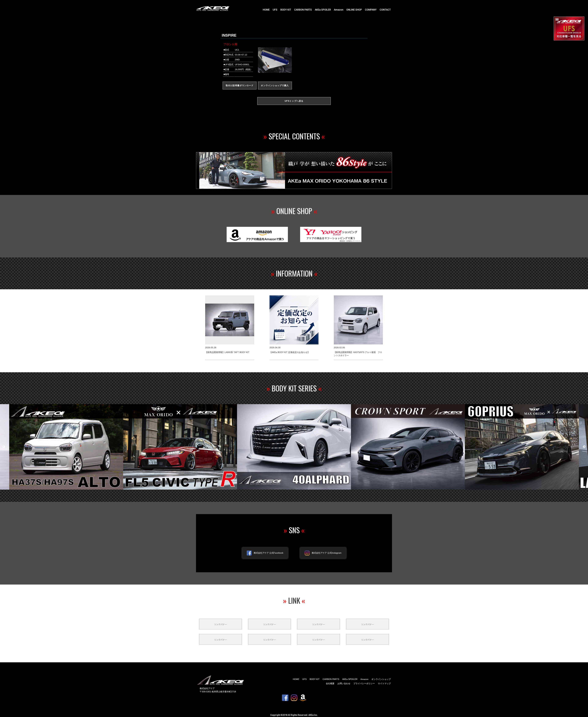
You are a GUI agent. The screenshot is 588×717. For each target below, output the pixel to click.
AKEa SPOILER (323, 9)
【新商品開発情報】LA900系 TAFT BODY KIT (227, 352)
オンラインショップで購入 (275, 85)
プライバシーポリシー (364, 683)
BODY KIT (285, 9)
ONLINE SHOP (354, 9)
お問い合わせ (343, 683)
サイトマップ (384, 683)
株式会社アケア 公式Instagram (326, 553)
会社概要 (330, 683)
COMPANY (371, 9)
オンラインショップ (381, 679)
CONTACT (385, 9)
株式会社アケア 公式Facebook (268, 553)
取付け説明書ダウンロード (239, 85)
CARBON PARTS (303, 9)
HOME (266, 9)
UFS (275, 9)
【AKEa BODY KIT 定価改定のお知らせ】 (290, 352)
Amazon (338, 9)
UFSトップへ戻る (294, 101)
